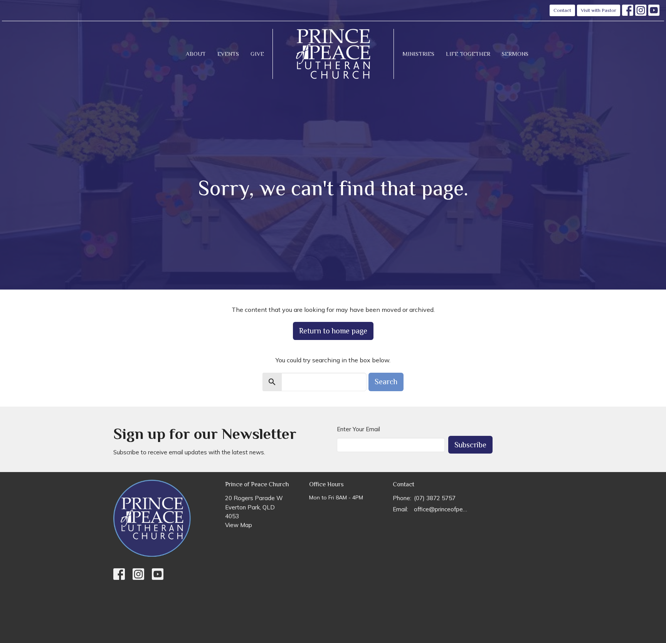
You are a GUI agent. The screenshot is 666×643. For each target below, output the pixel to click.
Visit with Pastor (598, 10)
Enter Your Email (358, 429)
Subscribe (470, 444)
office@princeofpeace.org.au (441, 509)
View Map (238, 525)
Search (386, 381)
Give (257, 53)
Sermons (515, 53)
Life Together (468, 53)
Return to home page (333, 331)
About (196, 53)
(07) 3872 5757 (435, 498)
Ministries (418, 53)
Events (228, 53)
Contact (562, 10)
